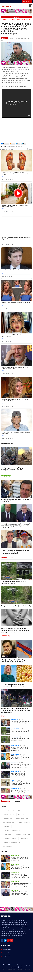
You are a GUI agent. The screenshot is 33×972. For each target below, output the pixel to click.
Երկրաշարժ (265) (8, 834)
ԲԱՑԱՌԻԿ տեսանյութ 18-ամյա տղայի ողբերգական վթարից (13, 582)
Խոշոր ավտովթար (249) (23, 834)
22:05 (21, 719)
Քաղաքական (6, 476)
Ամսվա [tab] (17, 801)
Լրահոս (4, 716)
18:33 (21, 763)
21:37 (23, 754)
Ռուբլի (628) (6, 810)
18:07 (23, 728)
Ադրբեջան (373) (7, 818)
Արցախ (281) (6, 826)
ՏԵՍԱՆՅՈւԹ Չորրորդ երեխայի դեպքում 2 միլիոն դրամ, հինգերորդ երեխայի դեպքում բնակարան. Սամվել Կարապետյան (20, 894)
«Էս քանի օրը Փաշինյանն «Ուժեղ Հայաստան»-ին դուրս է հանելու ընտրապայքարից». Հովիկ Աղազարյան (16, 525)
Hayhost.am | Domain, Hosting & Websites (19, 969)
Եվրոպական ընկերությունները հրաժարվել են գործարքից (16, 500)
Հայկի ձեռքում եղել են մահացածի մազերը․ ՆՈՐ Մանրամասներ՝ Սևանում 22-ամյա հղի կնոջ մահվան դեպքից (16, 710)
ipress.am (14, 965)
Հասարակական (8, 636)
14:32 (23, 788)
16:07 (23, 745)
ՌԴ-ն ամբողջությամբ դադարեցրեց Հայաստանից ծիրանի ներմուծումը (12, 685)
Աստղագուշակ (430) (8, 814)
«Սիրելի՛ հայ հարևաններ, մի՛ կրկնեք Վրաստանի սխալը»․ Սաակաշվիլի (13, 661)
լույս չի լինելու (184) (8, 846)
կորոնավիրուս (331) (24, 822)
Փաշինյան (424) (22, 814)
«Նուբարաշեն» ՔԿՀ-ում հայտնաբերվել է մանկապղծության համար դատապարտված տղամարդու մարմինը (15, 630)
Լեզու (27, 1)
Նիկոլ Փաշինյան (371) (22, 818)
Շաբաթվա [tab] (5, 801)
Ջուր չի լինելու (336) (8, 822)
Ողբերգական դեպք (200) (10, 838)
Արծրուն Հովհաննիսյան (14, 146)
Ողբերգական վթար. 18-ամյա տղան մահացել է (16, 606)
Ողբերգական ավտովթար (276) (11, 830)
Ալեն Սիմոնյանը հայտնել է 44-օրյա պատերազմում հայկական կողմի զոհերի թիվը (21, 783)
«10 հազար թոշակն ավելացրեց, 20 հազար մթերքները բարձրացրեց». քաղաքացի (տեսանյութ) (21, 792)
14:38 (23, 771)
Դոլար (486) (16, 810)
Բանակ (4, 38)
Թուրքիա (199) (25, 838)
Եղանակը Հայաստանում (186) (11, 842)
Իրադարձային (7, 557)
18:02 (23, 737)
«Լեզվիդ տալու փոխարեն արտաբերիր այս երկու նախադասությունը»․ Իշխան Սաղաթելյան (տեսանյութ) (15, 552)
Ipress (11, 38)
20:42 (18, 780)
